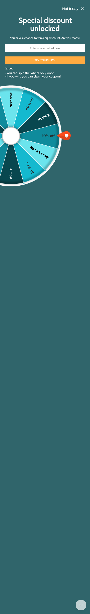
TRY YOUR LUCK (45, 60)
